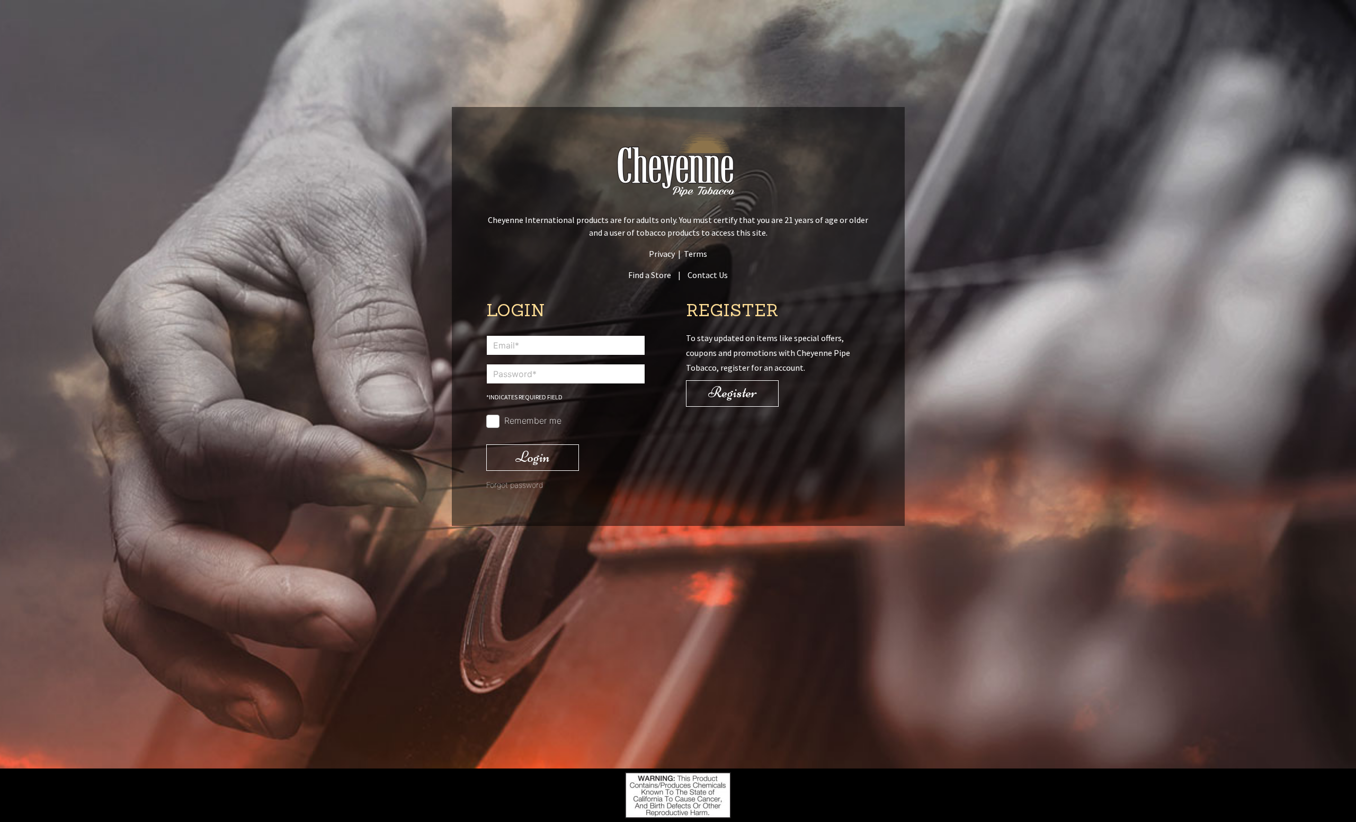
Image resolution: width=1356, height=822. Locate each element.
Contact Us (708, 275)
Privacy (662, 253)
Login (532, 457)
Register (732, 392)
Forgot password (514, 484)
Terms (695, 253)
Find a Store (649, 275)
